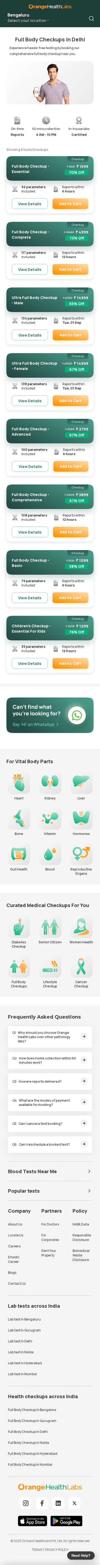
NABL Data (81, 1224)
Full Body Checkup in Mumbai (30, 1464)
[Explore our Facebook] (42, 1503)
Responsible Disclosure (82, 1237)
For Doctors (50, 1224)
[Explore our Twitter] (75, 1503)
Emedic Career (13, 1259)
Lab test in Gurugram (24, 1330)
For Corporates (50, 1237)
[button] (91, 18)
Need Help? (80, 1556)
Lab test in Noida (21, 1352)
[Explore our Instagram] (26, 1503)
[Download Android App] (66, 1522)
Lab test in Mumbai (22, 1374)
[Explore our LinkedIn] (58, 1503)
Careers (14, 1246)
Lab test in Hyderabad (25, 1363)
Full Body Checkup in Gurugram (32, 1420)
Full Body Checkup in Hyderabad (32, 1453)
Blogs (12, 1272)
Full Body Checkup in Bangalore (32, 1410)
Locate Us (15, 1235)
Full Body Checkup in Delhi (28, 1431)
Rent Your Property (48, 1252)
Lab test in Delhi (20, 1341)
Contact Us (17, 1283)
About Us (15, 1224)
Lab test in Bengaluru (24, 1319)
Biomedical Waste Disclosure (81, 1255)
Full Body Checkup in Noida (28, 1442)
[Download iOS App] (34, 1522)
